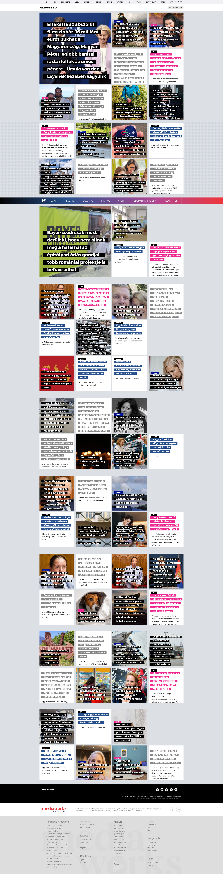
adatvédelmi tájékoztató (129, 796)
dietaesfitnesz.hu (120, 847)
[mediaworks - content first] (54, 809)
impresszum (168, 796)
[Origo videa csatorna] (171, 789)
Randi (139, 2)
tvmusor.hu (118, 856)
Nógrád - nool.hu (52, 859)
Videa (77, 2)
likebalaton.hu (119, 836)
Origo (46, 2)
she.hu (150, 830)
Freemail (98, 2)
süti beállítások (158, 796)
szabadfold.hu (85, 842)
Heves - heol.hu (52, 850)
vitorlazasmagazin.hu (121, 850)
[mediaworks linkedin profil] (178, 809)
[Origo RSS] (175, 789)
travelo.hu (117, 845)
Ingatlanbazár (151, 2)
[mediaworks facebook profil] (172, 809)
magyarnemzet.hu (86, 839)
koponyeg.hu (152, 845)
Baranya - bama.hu (53, 828)
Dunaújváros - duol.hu (54, 839)
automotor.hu (119, 828)
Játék (163, 2)
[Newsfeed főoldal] (48, 789)
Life (55, 2)
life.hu (150, 827)
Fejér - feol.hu (51, 842)
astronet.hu (118, 825)
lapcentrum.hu (153, 850)
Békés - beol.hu (52, 831)
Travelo (109, 2)
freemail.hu (152, 842)
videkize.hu (118, 853)
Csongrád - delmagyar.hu (55, 836)
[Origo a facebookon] (157, 789)
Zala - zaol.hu (85, 827)
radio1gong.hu (153, 862)
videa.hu (151, 848)
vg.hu (82, 860)
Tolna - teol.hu (51, 867)
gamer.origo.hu (119, 834)
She (129, 2)
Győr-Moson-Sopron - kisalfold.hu (58, 845)
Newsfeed (87, 2)
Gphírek (120, 2)
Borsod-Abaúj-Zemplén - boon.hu (58, 834)
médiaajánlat (177, 796)
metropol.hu (152, 824)
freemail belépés (175, 8)
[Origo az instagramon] (166, 789)
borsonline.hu (119, 868)
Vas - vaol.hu (85, 822)
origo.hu (83, 848)
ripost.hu (151, 822)
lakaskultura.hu (119, 831)
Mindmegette (65, 2)
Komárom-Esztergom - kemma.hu (58, 856)
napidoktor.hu (119, 839)
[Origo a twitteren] (162, 789)
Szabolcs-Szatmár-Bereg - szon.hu (59, 864)
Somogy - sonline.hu (54, 861)
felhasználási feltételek (145, 796)
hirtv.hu (82, 845)
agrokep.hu (84, 862)
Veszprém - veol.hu (87, 824)
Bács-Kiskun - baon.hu (54, 825)
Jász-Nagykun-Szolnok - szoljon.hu (59, 853)
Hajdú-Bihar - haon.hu (54, 847)
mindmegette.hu (120, 842)
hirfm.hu (151, 865)
